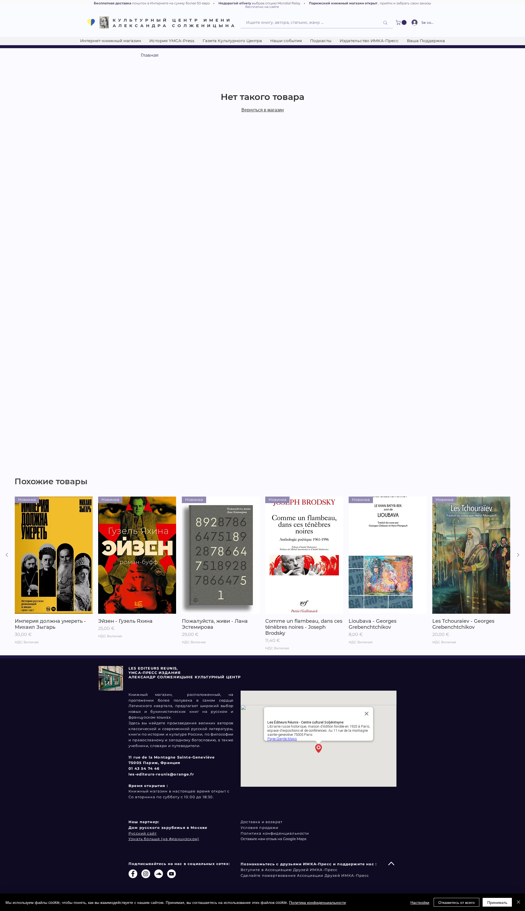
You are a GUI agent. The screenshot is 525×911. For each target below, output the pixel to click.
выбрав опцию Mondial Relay (276, 3)
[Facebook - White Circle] (133, 873)
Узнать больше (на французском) (164, 839)
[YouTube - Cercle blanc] (171, 873)
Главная (150, 55)
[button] (402, 22)
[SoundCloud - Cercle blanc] (158, 873)
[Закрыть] (518, 902)
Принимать (497, 902)
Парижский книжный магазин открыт (343, 3)
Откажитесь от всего (456, 902)
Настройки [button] (419, 902)
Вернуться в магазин (262, 110)
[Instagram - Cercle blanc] (145, 873)
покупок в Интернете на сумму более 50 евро (171, 3)
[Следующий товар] (518, 555)
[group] (262, 573)
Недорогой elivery (234, 3)
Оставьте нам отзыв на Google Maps (273, 839)
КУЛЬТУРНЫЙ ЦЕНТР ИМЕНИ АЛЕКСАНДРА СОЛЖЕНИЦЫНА (175, 23)
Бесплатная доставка (112, 3)
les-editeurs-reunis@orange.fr (161, 774)
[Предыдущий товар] (7, 555)
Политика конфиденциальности (317, 902)
